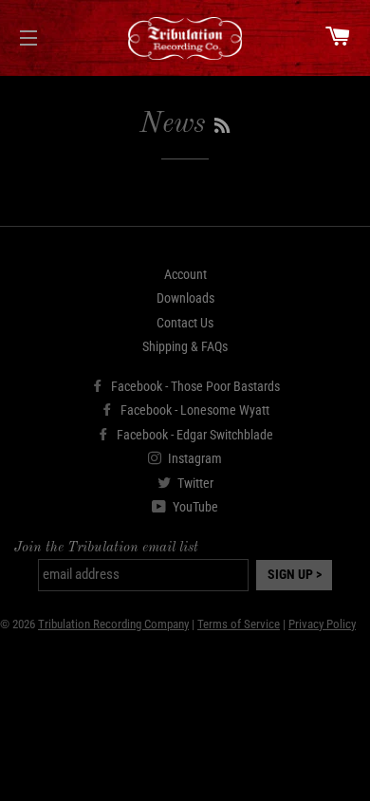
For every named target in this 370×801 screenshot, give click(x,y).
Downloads (185, 298)
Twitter (194, 483)
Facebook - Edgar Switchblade (193, 434)
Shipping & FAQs (185, 346)
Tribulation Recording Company (113, 624)
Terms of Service (238, 624)
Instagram (193, 458)
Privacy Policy (322, 624)
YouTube (194, 506)
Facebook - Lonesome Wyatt (193, 410)
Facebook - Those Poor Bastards (194, 386)
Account (185, 274)
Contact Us (185, 322)
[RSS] (222, 127)
